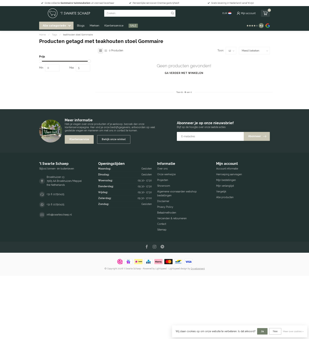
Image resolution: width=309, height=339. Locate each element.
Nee (275, 331)
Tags (54, 34)
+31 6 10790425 (55, 194)
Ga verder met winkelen (184, 73)
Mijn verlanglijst (225, 185)
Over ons (162, 168)
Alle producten (225, 197)
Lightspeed (161, 268)
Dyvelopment (198, 268)
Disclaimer (163, 201)
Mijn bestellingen (226, 180)
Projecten (162, 180)
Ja (262, 331)
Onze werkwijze (166, 174)
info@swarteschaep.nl (59, 214)
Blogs (81, 25)
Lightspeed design (178, 268)
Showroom (163, 185)
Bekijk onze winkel (114, 139)
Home (42, 34)
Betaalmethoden (166, 212)
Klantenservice (113, 25)
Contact (161, 223)
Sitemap (161, 229)
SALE (133, 25)
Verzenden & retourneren (172, 218)
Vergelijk (221, 191)
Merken (94, 25)
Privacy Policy (165, 206)
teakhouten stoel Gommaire (78, 34)
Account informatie (227, 168)
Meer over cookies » (293, 331)
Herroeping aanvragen (229, 174)
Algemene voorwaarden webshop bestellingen (177, 193)
